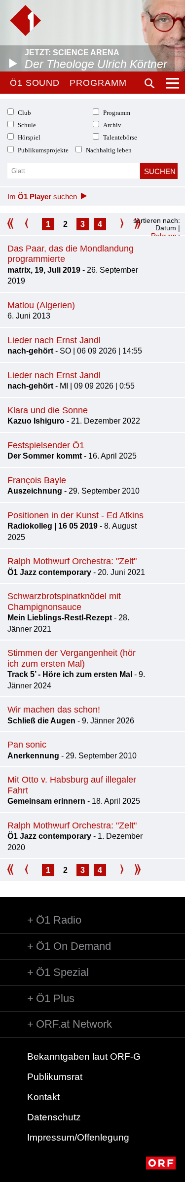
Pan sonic (26, 745)
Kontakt (43, 1097)
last (134, 870)
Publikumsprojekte (43, 150)
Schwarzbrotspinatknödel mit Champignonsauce (64, 601)
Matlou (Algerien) (41, 305)
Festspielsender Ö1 (45, 445)
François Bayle (36, 480)
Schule (27, 125)
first (13, 224)
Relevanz (165, 236)
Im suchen (42, 196)
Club (24, 112)
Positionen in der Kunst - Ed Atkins (75, 515)
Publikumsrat (54, 1077)
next (117, 224)
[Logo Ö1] (25, 20)
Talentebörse (120, 137)
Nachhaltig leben (109, 150)
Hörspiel (29, 137)
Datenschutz (54, 1117)
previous (31, 224)
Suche (149, 83)
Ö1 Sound (35, 83)
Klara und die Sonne (47, 410)
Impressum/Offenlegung (78, 1137)
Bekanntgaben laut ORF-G (84, 1056)
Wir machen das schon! (53, 710)
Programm (98, 83)
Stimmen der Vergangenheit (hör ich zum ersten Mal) (71, 658)
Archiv (112, 125)
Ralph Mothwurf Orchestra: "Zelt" (72, 561)
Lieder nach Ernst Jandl (54, 340)
